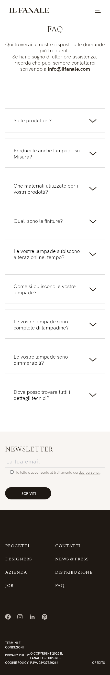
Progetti (17, 545)
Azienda (16, 572)
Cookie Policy (17, 662)
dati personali (89, 472)
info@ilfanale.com (69, 68)
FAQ (59, 585)
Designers (18, 559)
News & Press (72, 559)
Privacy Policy (17, 655)
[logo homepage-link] (29, 10)
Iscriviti (28, 493)
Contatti (68, 545)
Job (9, 585)
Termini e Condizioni (14, 644)
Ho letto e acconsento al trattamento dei (47, 472)
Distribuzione (74, 572)
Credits (98, 662)
